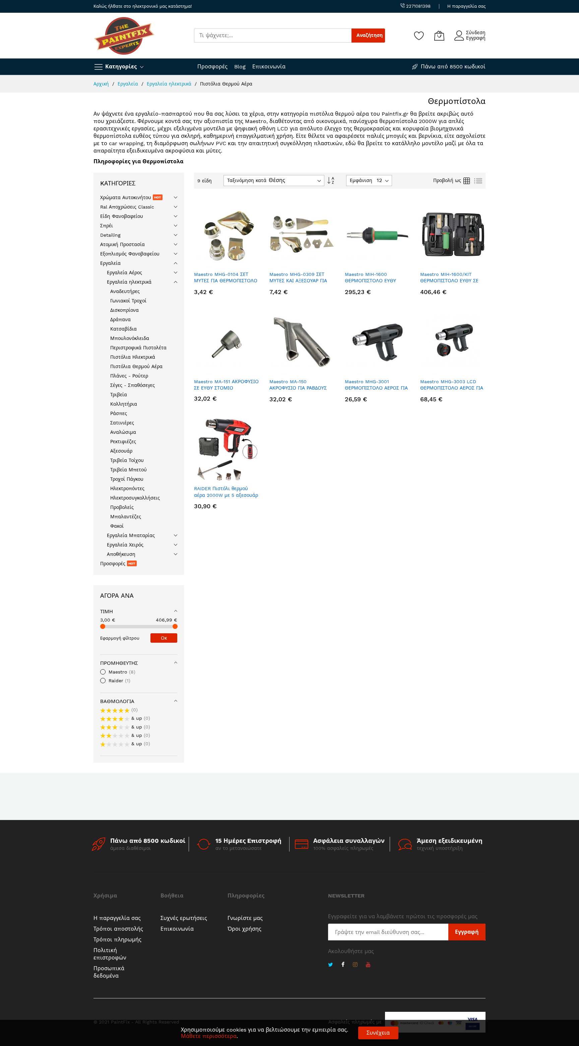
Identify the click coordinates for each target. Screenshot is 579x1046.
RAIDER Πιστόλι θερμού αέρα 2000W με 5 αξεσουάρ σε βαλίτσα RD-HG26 (226, 495)
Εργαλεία (129, 83)
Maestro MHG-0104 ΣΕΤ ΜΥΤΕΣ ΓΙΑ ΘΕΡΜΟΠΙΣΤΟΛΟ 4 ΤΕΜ (225, 281)
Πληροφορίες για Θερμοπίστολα (138, 161)
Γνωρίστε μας (245, 918)
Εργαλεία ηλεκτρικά (170, 83)
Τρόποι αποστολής (118, 929)
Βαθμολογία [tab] (117, 701)
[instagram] (355, 965)
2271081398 (418, 6)
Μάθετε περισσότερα (209, 1036)
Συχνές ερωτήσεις (183, 918)
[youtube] (368, 965)
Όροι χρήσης (244, 929)
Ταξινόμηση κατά (246, 180)
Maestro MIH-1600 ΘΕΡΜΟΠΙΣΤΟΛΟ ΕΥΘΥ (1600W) (370, 281)
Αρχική (102, 83)
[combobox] (272, 35)
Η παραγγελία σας (466, 6)
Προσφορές (212, 66)
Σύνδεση (476, 32)
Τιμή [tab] (106, 611)
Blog (240, 66)
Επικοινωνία (268, 66)
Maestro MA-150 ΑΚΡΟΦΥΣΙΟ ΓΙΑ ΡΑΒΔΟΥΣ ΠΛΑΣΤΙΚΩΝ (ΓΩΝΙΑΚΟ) (298, 388)
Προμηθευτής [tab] (119, 663)
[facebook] (342, 965)
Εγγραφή (476, 38)
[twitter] (330, 965)
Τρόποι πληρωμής (117, 939)
